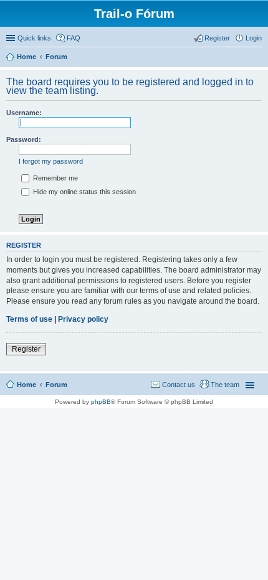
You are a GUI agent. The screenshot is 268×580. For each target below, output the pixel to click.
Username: (24, 112)
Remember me (54, 178)
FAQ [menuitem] (73, 38)
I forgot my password (51, 161)
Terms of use (29, 319)
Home (26, 384)
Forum (56, 384)
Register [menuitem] (217, 38)
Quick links (34, 38)
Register (26, 349)
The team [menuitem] (225, 384)
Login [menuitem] (254, 38)
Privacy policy (83, 319)
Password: (23, 139)
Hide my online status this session (83, 191)
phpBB (101, 401)
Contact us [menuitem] (178, 384)
